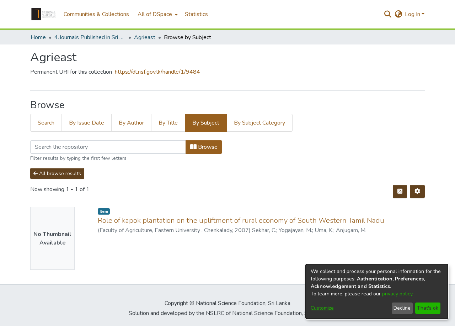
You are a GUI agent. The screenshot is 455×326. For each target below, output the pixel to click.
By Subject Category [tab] (259, 123)
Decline (402, 308)
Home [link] (38, 37)
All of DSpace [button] (155, 14)
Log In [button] (413, 14)
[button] (43, 14)
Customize (322, 308)
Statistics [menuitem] (196, 14)
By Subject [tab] (205, 123)
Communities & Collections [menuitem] (96, 14)
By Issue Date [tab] (86, 123)
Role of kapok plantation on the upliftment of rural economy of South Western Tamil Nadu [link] (241, 220)
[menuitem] (157, 14)
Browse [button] (207, 147)
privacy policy (397, 293)
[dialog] (377, 291)
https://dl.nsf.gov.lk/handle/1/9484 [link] (157, 72)
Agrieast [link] (144, 37)
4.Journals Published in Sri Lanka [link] (89, 37)
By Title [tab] (168, 123)
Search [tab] (46, 123)
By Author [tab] (131, 123)
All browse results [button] (59, 173)
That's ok (427, 308)
